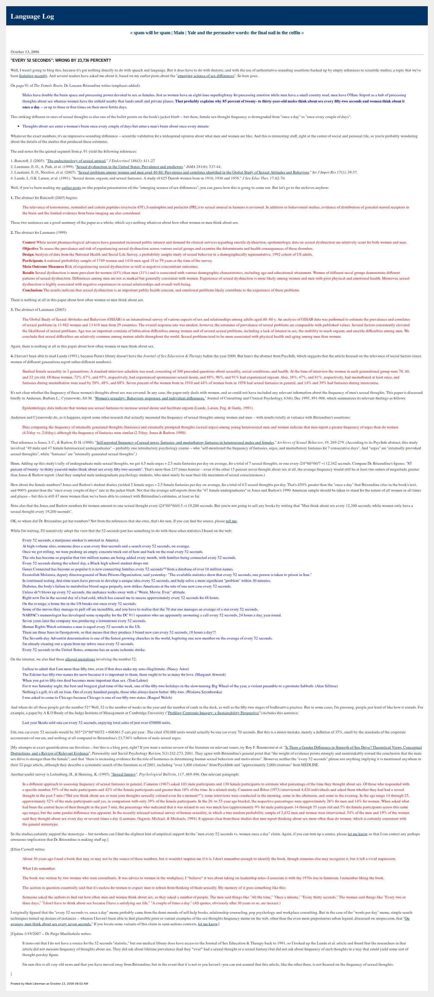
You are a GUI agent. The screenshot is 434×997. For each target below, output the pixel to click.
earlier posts (71, 187)
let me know (357, 833)
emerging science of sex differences (206, 75)
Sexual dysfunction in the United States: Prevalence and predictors (129, 166)
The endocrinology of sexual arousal (76, 160)
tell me (231, 520)
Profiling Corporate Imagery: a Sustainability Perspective (213, 712)
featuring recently (33, 75)
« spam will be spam (150, 32)
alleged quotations (80, 659)
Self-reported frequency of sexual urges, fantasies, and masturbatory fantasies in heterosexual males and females (185, 442)
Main (179, 32)
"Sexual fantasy (123, 774)
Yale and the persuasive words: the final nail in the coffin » (245, 32)
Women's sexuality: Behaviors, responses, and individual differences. (150, 398)
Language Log (32, 16)
